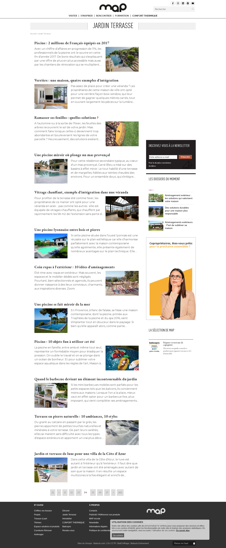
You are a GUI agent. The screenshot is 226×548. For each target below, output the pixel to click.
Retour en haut (181, 543)
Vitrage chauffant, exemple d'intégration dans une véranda (81, 192)
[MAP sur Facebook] (173, 3)
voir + (151, 189)
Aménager (39, 534)
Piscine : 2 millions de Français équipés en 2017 (71, 43)
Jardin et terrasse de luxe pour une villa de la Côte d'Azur (80, 453)
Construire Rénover (43, 530)
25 (93, 492)
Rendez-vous (68, 530)
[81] (120, 492)
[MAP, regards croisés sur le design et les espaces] (113, 7)
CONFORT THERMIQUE (145, 15)
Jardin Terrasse (69, 515)
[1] (53, 492)
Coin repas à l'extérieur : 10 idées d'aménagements (74, 267)
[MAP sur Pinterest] (188, 3)
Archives (152, 166)
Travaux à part (40, 518)
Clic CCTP (111, 543)
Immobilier (67, 518)
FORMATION (122, 16)
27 (107, 492)
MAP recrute (94, 518)
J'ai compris (118, 535)
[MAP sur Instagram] (178, 3)
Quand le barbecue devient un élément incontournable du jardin (85, 379)
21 (65, 492)
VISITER (73, 16)
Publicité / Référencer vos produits (104, 515)
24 (85, 492)
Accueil (33, 34)
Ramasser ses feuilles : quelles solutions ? (66, 117)
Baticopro (66, 526)
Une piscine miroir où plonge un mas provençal (72, 155)
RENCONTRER (104, 16)
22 (71, 492)
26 (100, 492)
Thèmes (37, 522)
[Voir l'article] (122, 59)
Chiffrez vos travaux (43, 511)
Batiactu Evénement (140, 543)
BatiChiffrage (123, 543)
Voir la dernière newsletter (160, 163)
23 (78, 492)
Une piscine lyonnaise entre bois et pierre (67, 229)
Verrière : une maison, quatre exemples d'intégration (76, 80)
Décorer (66, 511)
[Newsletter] (193, 3)
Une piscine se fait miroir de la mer (62, 304)
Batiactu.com (99, 543)
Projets (37, 515)
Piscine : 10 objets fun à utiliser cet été (64, 341)
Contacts (93, 511)
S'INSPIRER (87, 16)
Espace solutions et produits (46, 526)
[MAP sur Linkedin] (183, 3)
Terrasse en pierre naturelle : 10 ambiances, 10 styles (75, 416)
